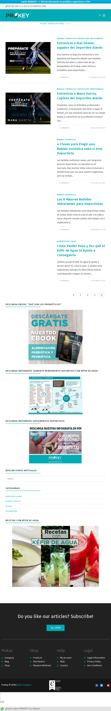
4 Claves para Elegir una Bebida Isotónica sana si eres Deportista (79, 148)
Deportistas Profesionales (90, 38)
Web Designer (25, 685)
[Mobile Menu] (103, 15)
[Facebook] (96, 685)
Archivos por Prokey (56, 24)
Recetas (9, 506)
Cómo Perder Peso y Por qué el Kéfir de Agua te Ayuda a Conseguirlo (81, 250)
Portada (43, 24)
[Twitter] (101, 685)
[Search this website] (55, 479)
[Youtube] (108, 685)
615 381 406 (12, 6)
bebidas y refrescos (66, 38)
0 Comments (64, 77)
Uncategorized (11, 511)
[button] (56, 628)
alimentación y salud (66, 241)
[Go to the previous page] (73, 295)
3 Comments (64, 281)
